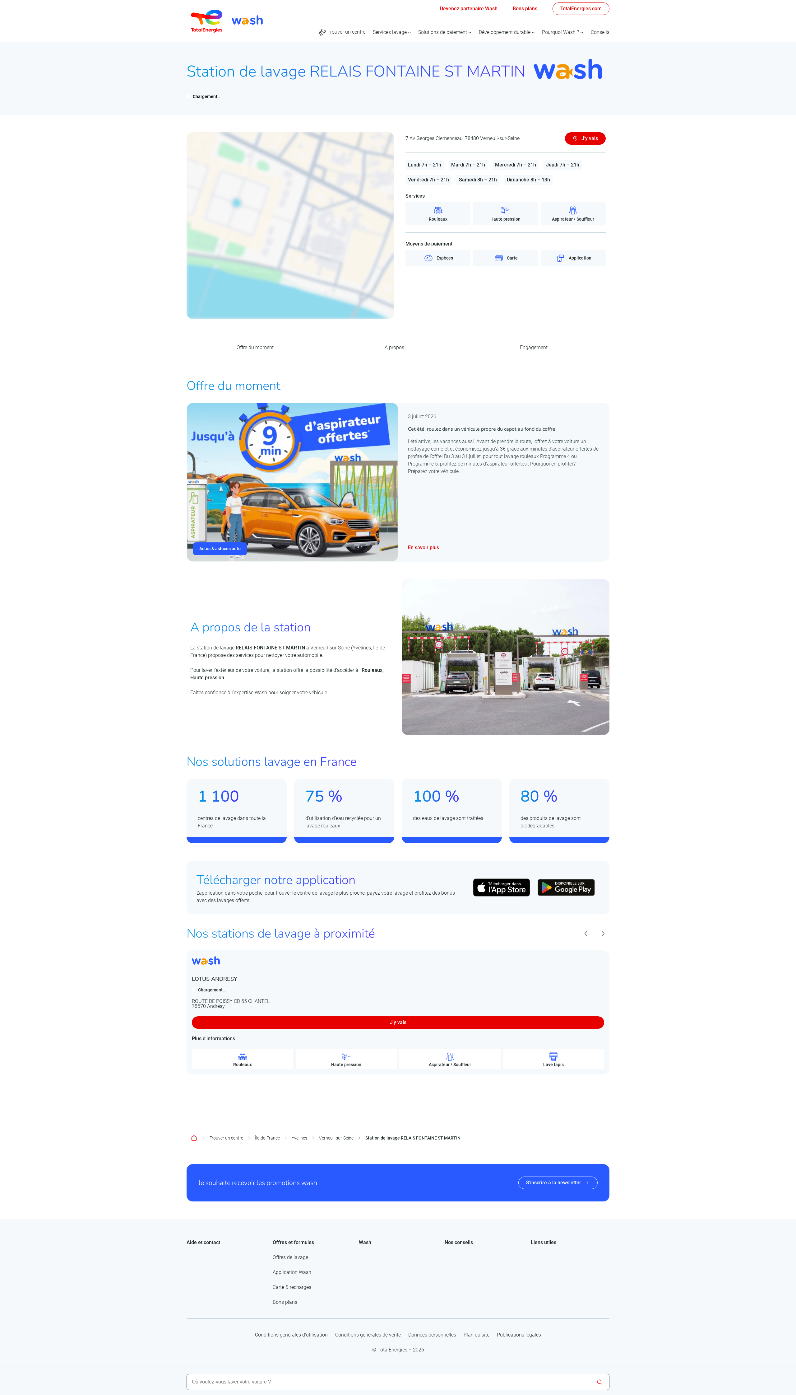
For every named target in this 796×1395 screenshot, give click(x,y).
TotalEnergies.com (581, 9)
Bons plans (525, 9)
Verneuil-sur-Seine (336, 1137)
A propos (394, 347)
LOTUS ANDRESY (214, 979)
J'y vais (398, 1022)
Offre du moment (255, 347)
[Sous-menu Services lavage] (409, 32)
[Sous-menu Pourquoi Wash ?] (581, 32)
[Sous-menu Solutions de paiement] (469, 32)
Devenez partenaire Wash (468, 9)
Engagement (534, 347)
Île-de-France (267, 1137)
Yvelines (299, 1137)
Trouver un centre (226, 1137)
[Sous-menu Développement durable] (533, 32)
